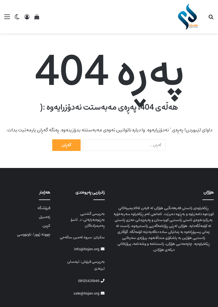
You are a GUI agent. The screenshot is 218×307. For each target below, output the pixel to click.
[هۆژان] (189, 17)
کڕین (46, 225)
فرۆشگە (43, 208)
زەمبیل (44, 216)
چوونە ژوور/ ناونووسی (33, 234)
